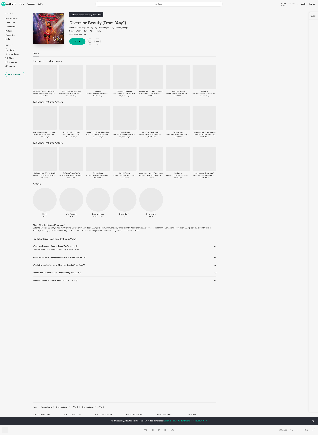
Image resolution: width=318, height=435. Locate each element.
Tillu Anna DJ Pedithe (71, 132)
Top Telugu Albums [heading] (103, 414)
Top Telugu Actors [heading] (72, 414)
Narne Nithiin (124, 214)
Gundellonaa (125, 132)
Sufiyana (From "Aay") (71, 173)
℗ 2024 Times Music (77, 34)
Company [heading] (192, 414)
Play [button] (77, 41)
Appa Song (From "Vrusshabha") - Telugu (151, 173)
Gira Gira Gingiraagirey (151, 132)
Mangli (125, 27)
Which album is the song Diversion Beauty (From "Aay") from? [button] (59, 257)
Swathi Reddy (124, 173)
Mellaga (204, 91)
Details (36, 53)
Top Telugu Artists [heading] (41, 414)
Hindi (283, 5)
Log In (303, 4)
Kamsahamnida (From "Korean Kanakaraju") (45, 132)
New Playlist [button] (16, 74)
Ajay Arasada (115, 27)
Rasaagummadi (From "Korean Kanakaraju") (204, 132)
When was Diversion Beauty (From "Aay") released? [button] (55, 246)
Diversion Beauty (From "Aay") (81, 27)
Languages (288, 3)
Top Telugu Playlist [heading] (135, 414)
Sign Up (312, 4)
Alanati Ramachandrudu (71, 91)
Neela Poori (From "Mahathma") (98, 132)
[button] (289, 4)
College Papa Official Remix (45, 173)
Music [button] (21, 4)
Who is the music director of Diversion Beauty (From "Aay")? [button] (59, 265)
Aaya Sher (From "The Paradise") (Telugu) (45, 91)
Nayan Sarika (151, 214)
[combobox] (159, 3)
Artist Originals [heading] (164, 414)
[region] (124, 406)
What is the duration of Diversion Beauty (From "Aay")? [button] (57, 273)
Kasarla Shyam (104, 27)
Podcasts (31, 4)
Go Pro (40, 4)
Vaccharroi (178, 173)
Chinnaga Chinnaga (124, 91)
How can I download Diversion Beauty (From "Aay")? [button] (55, 280)
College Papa (98, 173)
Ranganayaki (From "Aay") (204, 173)
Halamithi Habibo (178, 91)
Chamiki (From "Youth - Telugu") (151, 91)
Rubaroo (98, 91)
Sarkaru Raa (177, 132)
